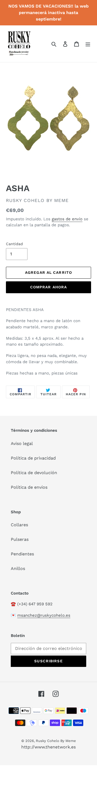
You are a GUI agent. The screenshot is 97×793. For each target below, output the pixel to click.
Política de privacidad (33, 458)
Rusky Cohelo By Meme (56, 741)
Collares (19, 524)
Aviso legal (22, 443)
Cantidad (14, 244)
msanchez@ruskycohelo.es (43, 615)
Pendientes (22, 553)
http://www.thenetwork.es (48, 747)
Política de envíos (29, 487)
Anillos (18, 568)
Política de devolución (34, 472)
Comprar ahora (48, 287)
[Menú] (87, 44)
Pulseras (20, 539)
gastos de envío (67, 219)
